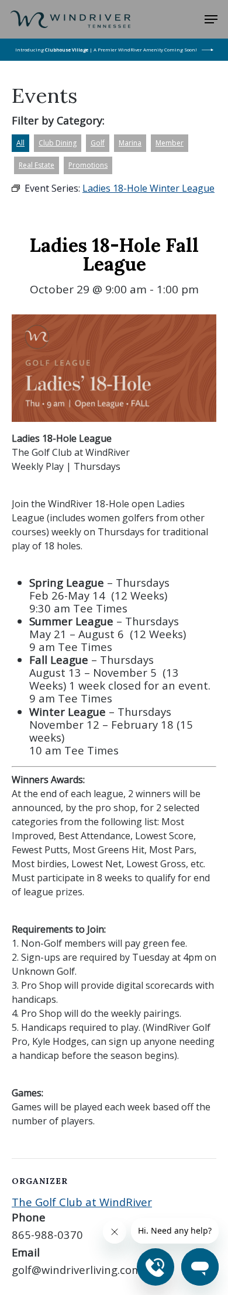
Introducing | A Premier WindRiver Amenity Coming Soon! (106, 49)
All (20, 143)
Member (170, 143)
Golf (98, 143)
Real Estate (36, 165)
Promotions (88, 165)
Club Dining (58, 143)
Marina (130, 143)
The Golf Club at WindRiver (82, 1201)
